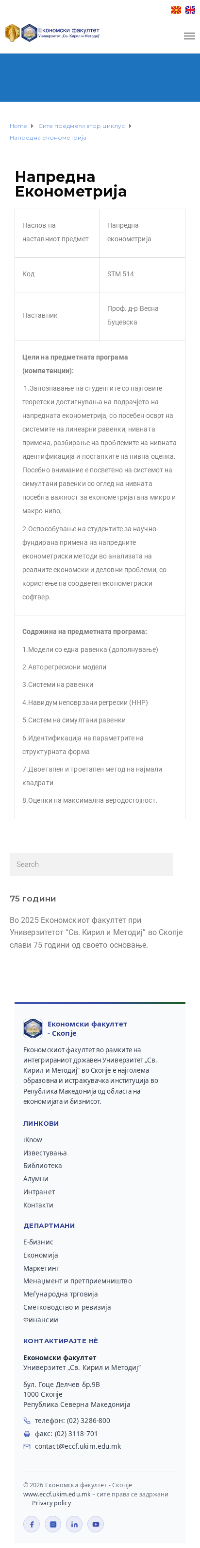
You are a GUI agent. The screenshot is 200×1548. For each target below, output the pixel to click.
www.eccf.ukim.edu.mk (57, 1494)
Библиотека (42, 1165)
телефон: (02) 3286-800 (72, 1420)
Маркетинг (41, 1268)
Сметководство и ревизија (67, 1307)
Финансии (40, 1319)
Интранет (39, 1192)
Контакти (38, 1205)
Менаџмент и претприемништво (77, 1281)
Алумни (36, 1178)
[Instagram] (53, 1524)
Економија (40, 1255)
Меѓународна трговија (60, 1294)
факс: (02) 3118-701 (66, 1433)
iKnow (33, 1139)
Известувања (45, 1153)
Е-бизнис (38, 1242)
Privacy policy (51, 1503)
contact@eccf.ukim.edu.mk (78, 1446)
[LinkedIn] (74, 1524)
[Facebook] (31, 1524)
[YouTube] (95, 1524)
